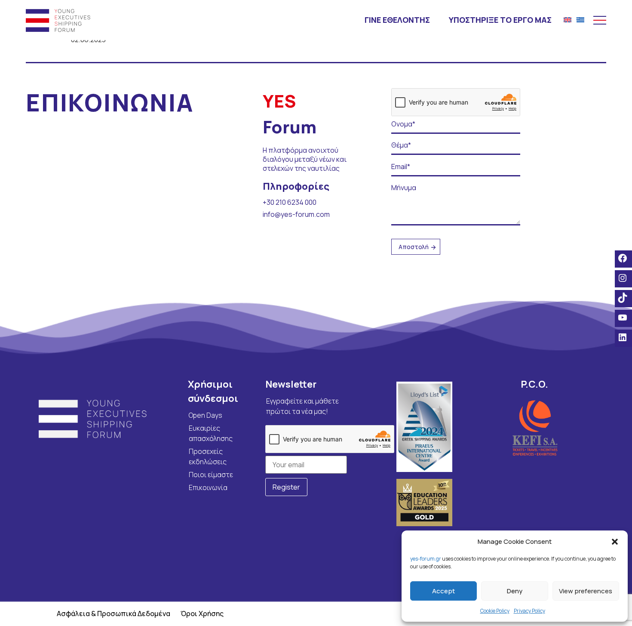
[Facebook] (623, 258)
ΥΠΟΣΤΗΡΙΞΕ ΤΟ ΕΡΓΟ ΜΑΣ (500, 20)
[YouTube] (623, 317)
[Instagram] (623, 278)
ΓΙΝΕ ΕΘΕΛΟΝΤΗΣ (397, 20)
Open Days (205, 415)
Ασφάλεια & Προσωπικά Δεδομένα (113, 613)
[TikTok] (623, 297)
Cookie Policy (494, 610)
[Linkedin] (623, 337)
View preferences (585, 590)
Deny (514, 590)
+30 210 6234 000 (289, 202)
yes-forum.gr (425, 558)
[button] (615, 541)
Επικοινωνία (208, 487)
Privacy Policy (529, 610)
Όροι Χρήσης (202, 613)
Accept (443, 590)
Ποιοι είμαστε (211, 474)
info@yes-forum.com (296, 214)
